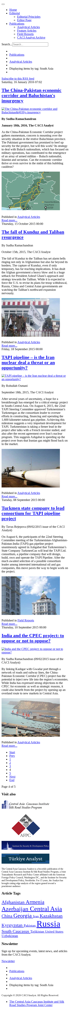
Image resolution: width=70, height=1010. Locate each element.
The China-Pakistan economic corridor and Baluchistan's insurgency (31, 95)
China (7, 916)
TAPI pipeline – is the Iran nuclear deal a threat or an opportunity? (28, 362)
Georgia (23, 915)
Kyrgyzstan (13, 925)
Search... (7, 44)
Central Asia (46, 908)
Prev (12, 755)
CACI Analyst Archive (31, 37)
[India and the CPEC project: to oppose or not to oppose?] (35, 652)
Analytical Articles (28, 27)
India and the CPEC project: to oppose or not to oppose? (33, 638)
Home (13, 9)
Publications (16, 23)
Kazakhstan (51, 915)
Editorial (14, 13)
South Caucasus (16, 931)
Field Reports (25, 34)
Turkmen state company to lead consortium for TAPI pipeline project (33, 513)
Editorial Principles (28, 16)
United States (54, 931)
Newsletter (8, 961)
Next (12, 776)
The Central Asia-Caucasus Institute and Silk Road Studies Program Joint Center (36, 1003)
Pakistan (30, 925)
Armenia (35, 902)
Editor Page (24, 20)
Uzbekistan (10, 936)
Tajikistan (37, 931)
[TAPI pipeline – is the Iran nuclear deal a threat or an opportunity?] (35, 379)
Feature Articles (26, 30)
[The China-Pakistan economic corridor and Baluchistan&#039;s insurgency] (35, 112)
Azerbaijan (16, 909)
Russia (48, 924)
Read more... (9, 220)
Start (12, 752)
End (11, 780)
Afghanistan (14, 902)
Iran (36, 916)
